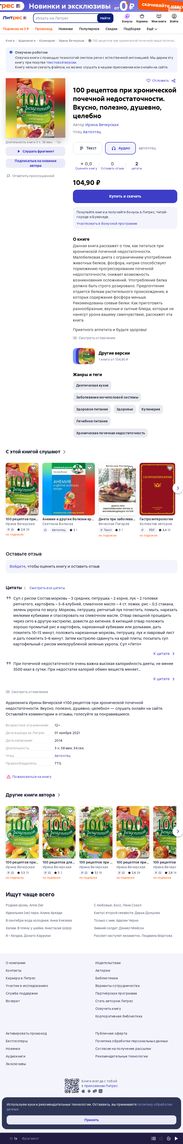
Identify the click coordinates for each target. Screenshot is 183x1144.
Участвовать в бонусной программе (106, 223)
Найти (105, 18)
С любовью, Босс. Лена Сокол (118, 905)
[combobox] (65, 18)
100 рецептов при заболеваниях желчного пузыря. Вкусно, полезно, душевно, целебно (96, 862)
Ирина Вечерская (20, 524)
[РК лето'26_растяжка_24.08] (91, 6)
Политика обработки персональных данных (131, 1041)
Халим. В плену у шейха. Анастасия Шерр (39, 928)
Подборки (132, 29)
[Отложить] (33, 468)
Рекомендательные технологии (121, 1056)
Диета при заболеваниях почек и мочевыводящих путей (117, 519)
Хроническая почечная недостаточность (110, 433)
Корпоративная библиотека (118, 1016)
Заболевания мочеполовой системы (107, 397)
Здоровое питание (92, 409)
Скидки (111, 29)
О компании (15, 963)
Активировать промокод (26, 1033)
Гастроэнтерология (156, 519)
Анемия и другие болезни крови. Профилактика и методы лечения (68, 519)
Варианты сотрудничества (117, 986)
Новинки (66, 29)
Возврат (13, 1001)
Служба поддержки (22, 993)
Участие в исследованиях (27, 986)
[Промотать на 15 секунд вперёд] (169, 1138)
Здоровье (125, 409)
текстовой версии (61, 62)
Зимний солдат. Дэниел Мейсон (119, 928)
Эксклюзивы (16, 1064)
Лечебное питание (92, 421)
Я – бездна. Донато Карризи (28, 936)
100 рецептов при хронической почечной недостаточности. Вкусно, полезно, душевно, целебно (22, 519)
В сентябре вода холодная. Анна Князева (39, 920)
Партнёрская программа (116, 993)
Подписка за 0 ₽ (16, 29)
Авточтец (63, 756)
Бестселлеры (17, 1041)
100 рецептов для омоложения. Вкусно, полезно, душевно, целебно (59, 862)
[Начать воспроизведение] (176, 1138)
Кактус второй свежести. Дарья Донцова (127, 913)
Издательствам (108, 963)
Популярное (89, 29)
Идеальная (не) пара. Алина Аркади (34, 913)
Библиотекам (106, 978)
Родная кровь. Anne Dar (25, 905)
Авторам (102, 970)
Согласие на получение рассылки (123, 1049)
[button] (86, 165)
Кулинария (151, 409)
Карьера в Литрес (21, 978)
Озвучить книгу (108, 1008)
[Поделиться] (174, 80)
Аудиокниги (15, 1056)
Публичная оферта (111, 1033)
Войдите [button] (17, 566)
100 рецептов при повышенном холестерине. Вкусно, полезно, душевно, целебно (22, 862)
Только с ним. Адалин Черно (116, 920)
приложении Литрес (101, 1086)
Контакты (13, 970)
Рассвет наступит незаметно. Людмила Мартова (133, 936)
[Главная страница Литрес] (14, 18)
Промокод (43, 29)
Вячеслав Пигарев (114, 524)
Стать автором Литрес (114, 1001)
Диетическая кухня (92, 385)
